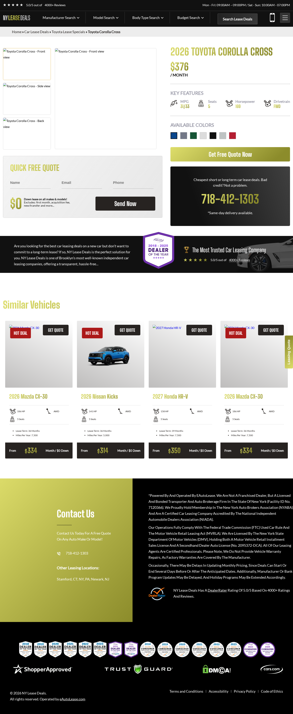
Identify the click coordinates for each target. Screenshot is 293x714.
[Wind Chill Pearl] (203, 135)
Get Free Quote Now (230, 154)
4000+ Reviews (55, 5)
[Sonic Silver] (222, 135)
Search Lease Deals (237, 19)
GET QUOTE (55, 330)
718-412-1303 (272, 17)
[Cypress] (193, 135)
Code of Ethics (272, 691)
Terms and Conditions (186, 691)
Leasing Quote (289, 352)
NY (16, 17)
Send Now (125, 203)
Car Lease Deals (36, 32)
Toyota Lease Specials (68, 32)
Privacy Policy (245, 691)
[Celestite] (183, 135)
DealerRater (217, 590)
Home (17, 32)
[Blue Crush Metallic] (174, 135)
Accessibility (218, 691)
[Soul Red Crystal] (232, 135)
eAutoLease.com (72, 699)
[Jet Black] (213, 135)
